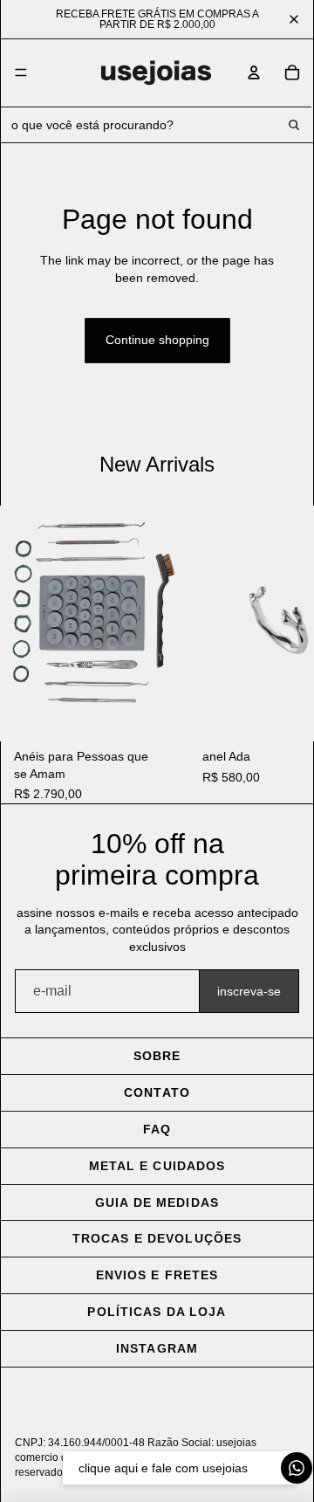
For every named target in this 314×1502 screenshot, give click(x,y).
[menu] (21, 73)
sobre (157, 1056)
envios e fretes (157, 1275)
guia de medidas (157, 1202)
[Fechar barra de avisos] (294, 19)
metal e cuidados (157, 1166)
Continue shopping (157, 340)
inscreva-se (249, 991)
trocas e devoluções (157, 1238)
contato (157, 1092)
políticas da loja (156, 1312)
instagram (157, 1348)
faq (157, 1129)
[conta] (254, 72)
